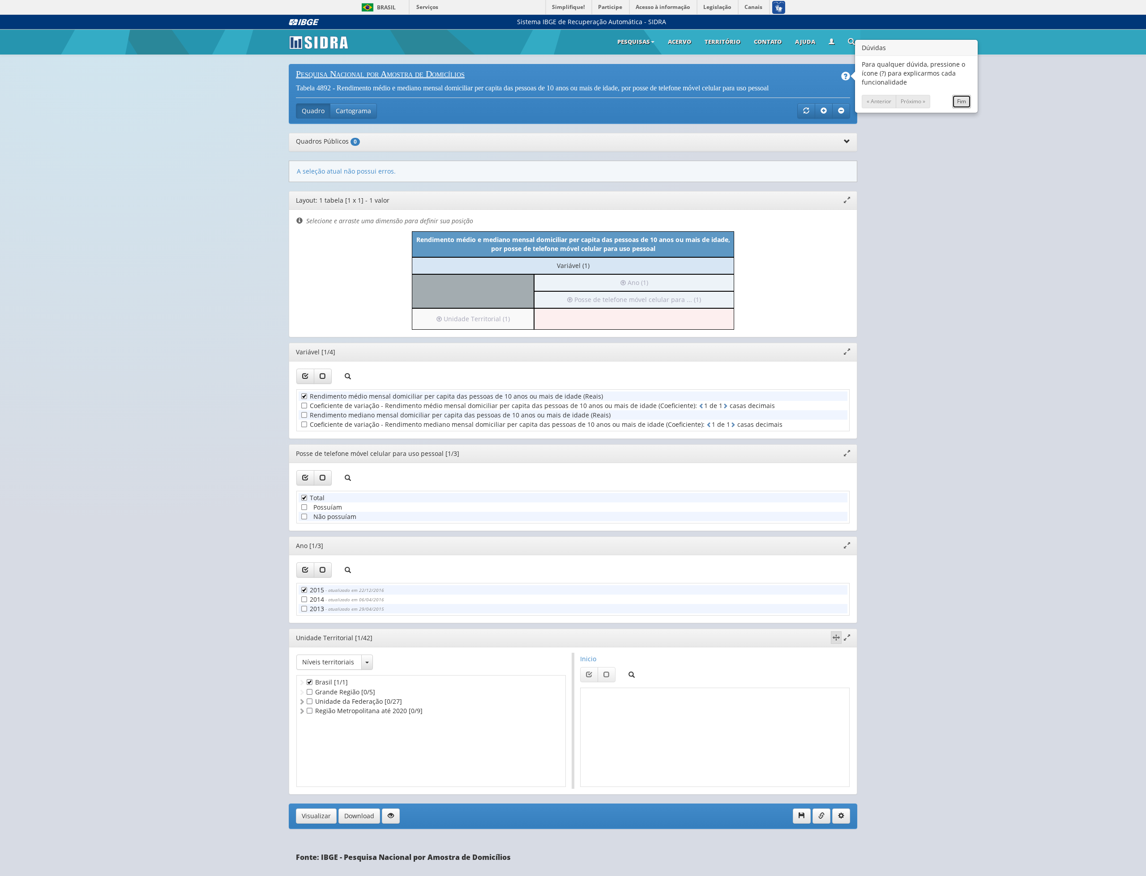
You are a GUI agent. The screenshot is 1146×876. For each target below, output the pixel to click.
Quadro (313, 110)
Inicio (588, 659)
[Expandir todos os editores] (824, 111)
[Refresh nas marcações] (806, 111)
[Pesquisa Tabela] (851, 42)
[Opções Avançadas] (841, 816)
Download (359, 816)
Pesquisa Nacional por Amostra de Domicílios (380, 74)
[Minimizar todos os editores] (841, 111)
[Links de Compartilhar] (821, 816)
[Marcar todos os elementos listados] (305, 376)
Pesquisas (633, 42)
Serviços (427, 7)
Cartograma (353, 110)
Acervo (679, 42)
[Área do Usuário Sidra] (831, 42)
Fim (961, 101)
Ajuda (805, 42)
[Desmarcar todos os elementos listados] (323, 376)
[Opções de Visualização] (391, 816)
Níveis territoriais (328, 662)
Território (722, 42)
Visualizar (316, 816)
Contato (768, 42)
